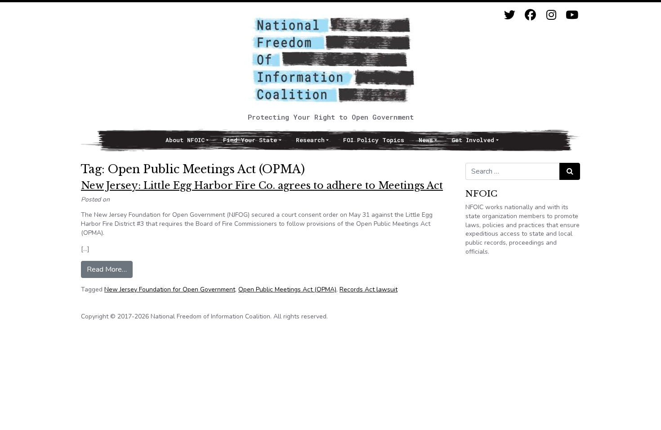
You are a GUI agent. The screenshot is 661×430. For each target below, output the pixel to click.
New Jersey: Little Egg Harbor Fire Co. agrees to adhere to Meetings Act (262, 185)
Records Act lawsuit (368, 289)
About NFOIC (185, 140)
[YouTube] (571, 15)
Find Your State (250, 140)
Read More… (110, 269)
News (426, 140)
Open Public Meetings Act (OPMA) (287, 289)
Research (310, 140)
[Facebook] (530, 15)
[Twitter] (509, 15)
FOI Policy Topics (373, 140)
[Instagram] (551, 15)
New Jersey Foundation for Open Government (169, 289)
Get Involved (472, 140)
